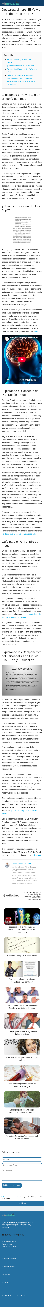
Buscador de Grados (9, 1242)
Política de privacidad (9, 1258)
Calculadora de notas (9, 1246)
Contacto (5, 1282)
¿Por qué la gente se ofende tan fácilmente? (11, 896)
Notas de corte (7, 1244)
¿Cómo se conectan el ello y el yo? (20, 66)
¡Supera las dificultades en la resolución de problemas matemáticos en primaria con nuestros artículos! (32, 896)
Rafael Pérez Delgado (21, 864)
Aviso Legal (6, 1274)
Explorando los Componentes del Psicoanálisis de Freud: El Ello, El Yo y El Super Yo (22, 81)
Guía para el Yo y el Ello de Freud (20, 75)
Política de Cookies (8, 1266)
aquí (36, 331)
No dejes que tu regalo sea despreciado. (19, 534)
